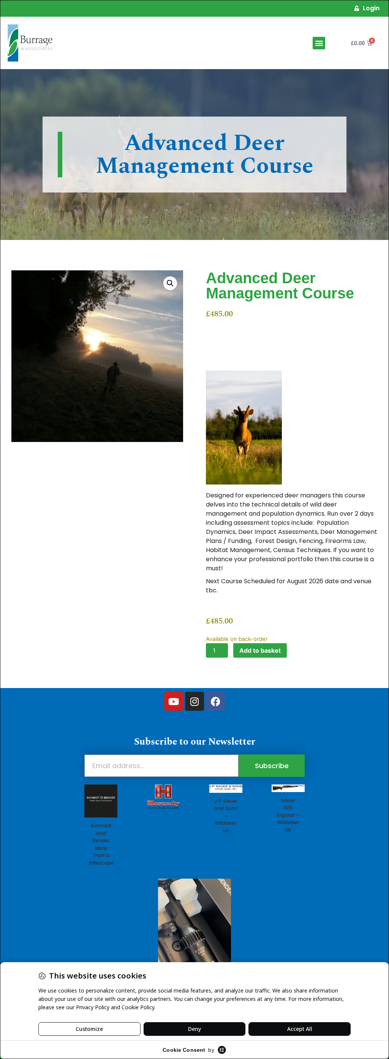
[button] (319, 43)
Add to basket (260, 650)
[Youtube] (173, 701)
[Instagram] (194, 701)
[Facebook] (215, 701)
